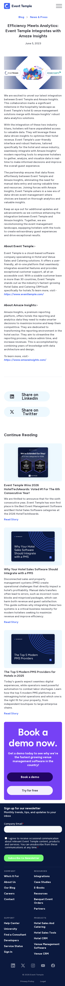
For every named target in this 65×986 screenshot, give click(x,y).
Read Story (11, 519)
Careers (9, 893)
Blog (21, 17)
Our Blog (9, 887)
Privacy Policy (27, 981)
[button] (59, 6)
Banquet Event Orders (43, 901)
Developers (11, 940)
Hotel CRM (41, 938)
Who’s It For (11, 876)
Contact (9, 899)
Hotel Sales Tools (45, 932)
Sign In (8, 951)
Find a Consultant (15, 934)
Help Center (12, 923)
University (10, 928)
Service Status (13, 946)
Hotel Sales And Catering (44, 925)
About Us (10, 882)
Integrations (42, 876)
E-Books (39, 887)
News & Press (39, 17)
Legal (43, 981)
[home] (18, 6)
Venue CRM (41, 953)
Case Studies (42, 882)
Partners (39, 908)
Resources (41, 893)
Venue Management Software (47, 946)
